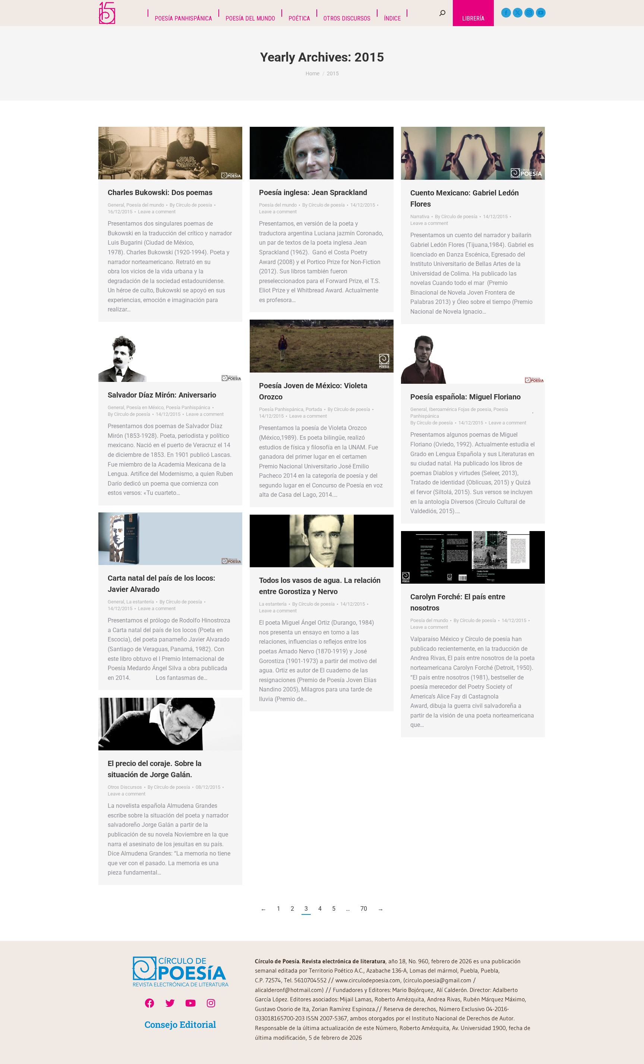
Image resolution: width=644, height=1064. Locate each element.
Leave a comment (157, 211)
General (116, 205)
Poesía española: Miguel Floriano (465, 396)
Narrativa (419, 216)
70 (363, 908)
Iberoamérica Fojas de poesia (460, 409)
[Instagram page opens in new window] (529, 13)
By (191, 205)
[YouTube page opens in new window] (541, 13)
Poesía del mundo (145, 205)
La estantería (140, 602)
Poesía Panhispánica (281, 409)
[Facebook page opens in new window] (506, 13)
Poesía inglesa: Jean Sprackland (313, 192)
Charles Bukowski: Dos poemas (160, 192)
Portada (314, 409)
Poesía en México (145, 407)
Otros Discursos (125, 787)
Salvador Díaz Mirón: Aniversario (162, 394)
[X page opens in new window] (518, 13)
